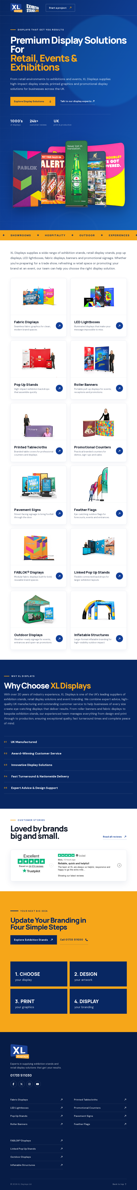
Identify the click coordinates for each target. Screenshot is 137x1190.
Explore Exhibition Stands (31, 940)
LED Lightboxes (19, 1107)
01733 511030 (21, 1075)
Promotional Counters (87, 1107)
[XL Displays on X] (21, 1084)
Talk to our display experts (76, 101)
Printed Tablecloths (86, 1099)
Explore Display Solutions (29, 101)
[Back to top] (19, 1051)
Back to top (118, 1184)
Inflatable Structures (22, 1165)
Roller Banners (18, 1124)
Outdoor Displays (20, 1156)
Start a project (58, 7)
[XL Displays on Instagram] (29, 1084)
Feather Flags (82, 1124)
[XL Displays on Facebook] (13, 1084)
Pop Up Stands (18, 1115)
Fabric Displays (19, 1099)
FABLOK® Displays (20, 1140)
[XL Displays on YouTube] (37, 1084)
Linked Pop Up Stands (23, 1148)
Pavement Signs (83, 1115)
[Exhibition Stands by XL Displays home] (24, 7)
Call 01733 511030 (71, 939)
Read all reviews (112, 836)
